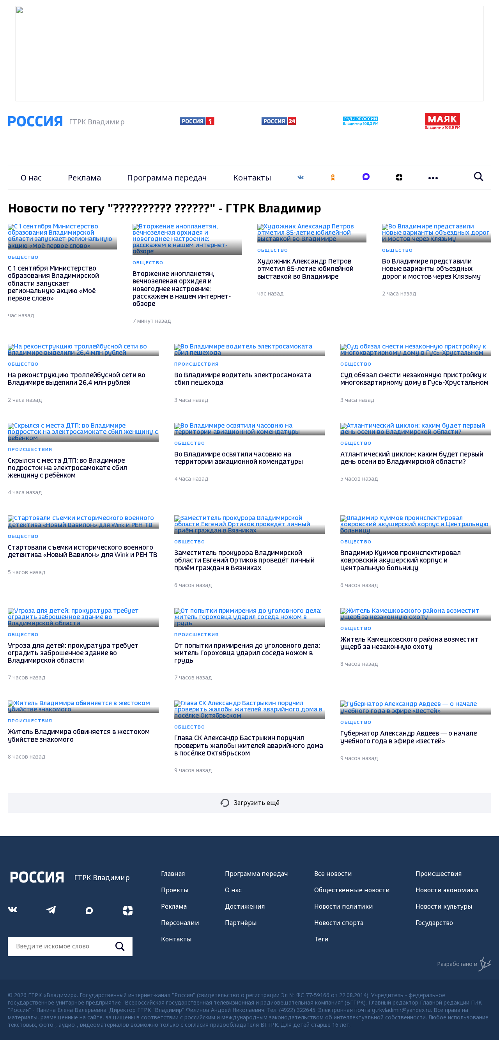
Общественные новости (352, 890)
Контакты (252, 177)
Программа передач (167, 177)
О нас (31, 177)
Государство (434, 922)
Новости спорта (338, 922)
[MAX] (366, 178)
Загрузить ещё (257, 802)
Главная (173, 873)
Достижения (245, 906)
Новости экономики (447, 890)
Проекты (175, 890)
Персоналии (180, 922)
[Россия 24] (278, 123)
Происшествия (439, 873)
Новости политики (343, 906)
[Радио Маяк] (442, 127)
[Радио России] (360, 123)
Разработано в (457, 963)
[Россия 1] (197, 123)
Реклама (84, 177)
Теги (321, 939)
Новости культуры (444, 906)
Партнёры (241, 922)
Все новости (333, 873)
